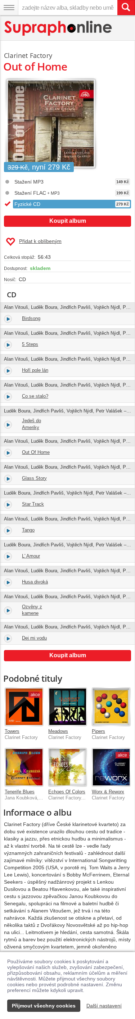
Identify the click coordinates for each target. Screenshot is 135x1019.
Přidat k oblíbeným (40, 241)
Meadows (58, 731)
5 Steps (30, 344)
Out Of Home (36, 452)
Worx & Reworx (108, 791)
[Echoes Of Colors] (67, 767)
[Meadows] (67, 707)
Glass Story (34, 478)
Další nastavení (104, 1006)
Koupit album (67, 221)
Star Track (33, 504)
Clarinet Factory (28, 55)
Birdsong (31, 318)
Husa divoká (35, 582)
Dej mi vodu (34, 638)
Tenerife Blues (20, 791)
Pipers (98, 731)
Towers (12, 731)
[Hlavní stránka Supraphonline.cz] (58, 28)
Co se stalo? (35, 396)
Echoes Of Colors (66, 791)
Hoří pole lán (35, 370)
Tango (28, 530)
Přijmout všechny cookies (44, 1006)
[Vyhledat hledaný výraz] (126, 7)
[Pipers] (111, 707)
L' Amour (31, 556)
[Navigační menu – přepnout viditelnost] (9, 7)
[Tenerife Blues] (24, 767)
